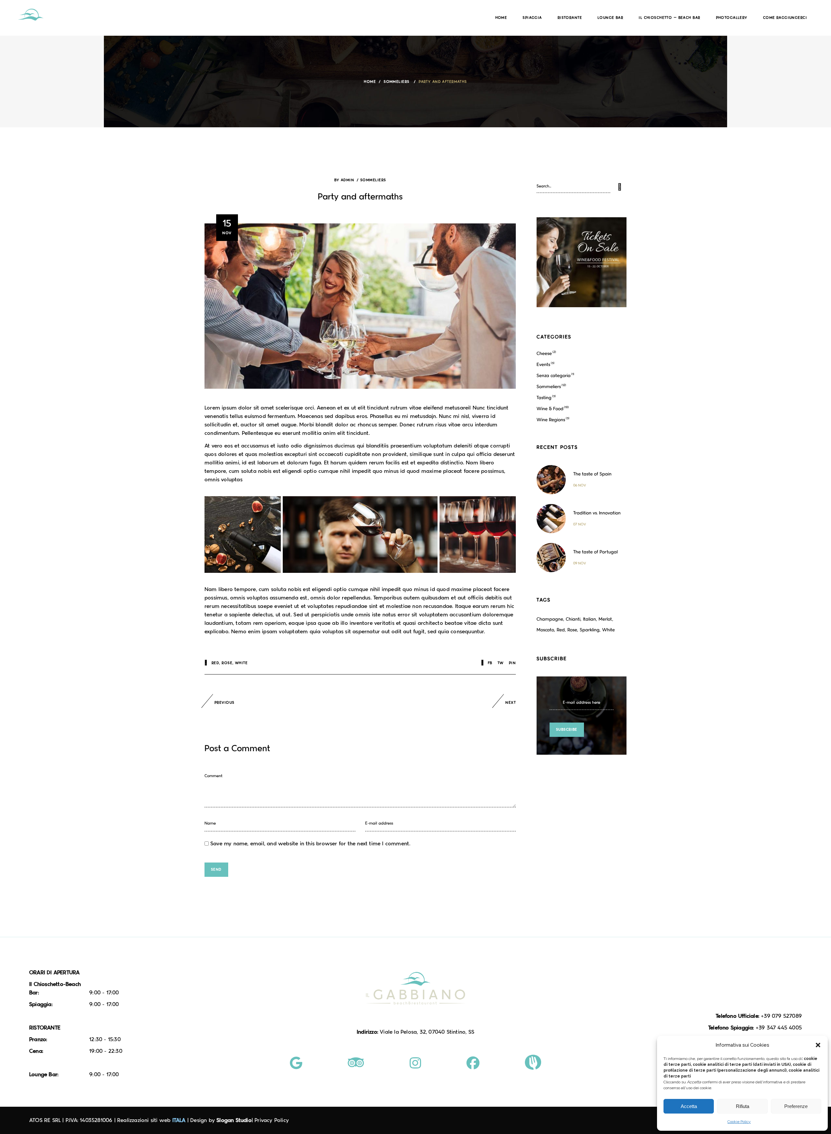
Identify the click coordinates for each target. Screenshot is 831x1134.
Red (215, 663)
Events (543, 364)
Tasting (544, 397)
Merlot (605, 619)
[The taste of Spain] (551, 479)
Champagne (550, 619)
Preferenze (796, 1106)
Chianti (573, 619)
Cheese (544, 353)
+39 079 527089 (781, 1016)
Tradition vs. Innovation (597, 512)
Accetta (689, 1106)
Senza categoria (554, 375)
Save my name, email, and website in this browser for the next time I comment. (310, 844)
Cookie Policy (739, 1121)
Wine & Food (550, 408)
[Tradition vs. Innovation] (551, 518)
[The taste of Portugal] (551, 557)
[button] (818, 1045)
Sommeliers (396, 82)
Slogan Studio (234, 1120)
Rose (227, 663)
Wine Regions (551, 419)
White (241, 663)
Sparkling (590, 629)
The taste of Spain (592, 474)
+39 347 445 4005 (779, 1028)
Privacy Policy (271, 1120)
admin (347, 180)
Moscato (545, 629)
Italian (589, 619)
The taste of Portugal (595, 551)
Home (370, 82)
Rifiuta (742, 1106)
